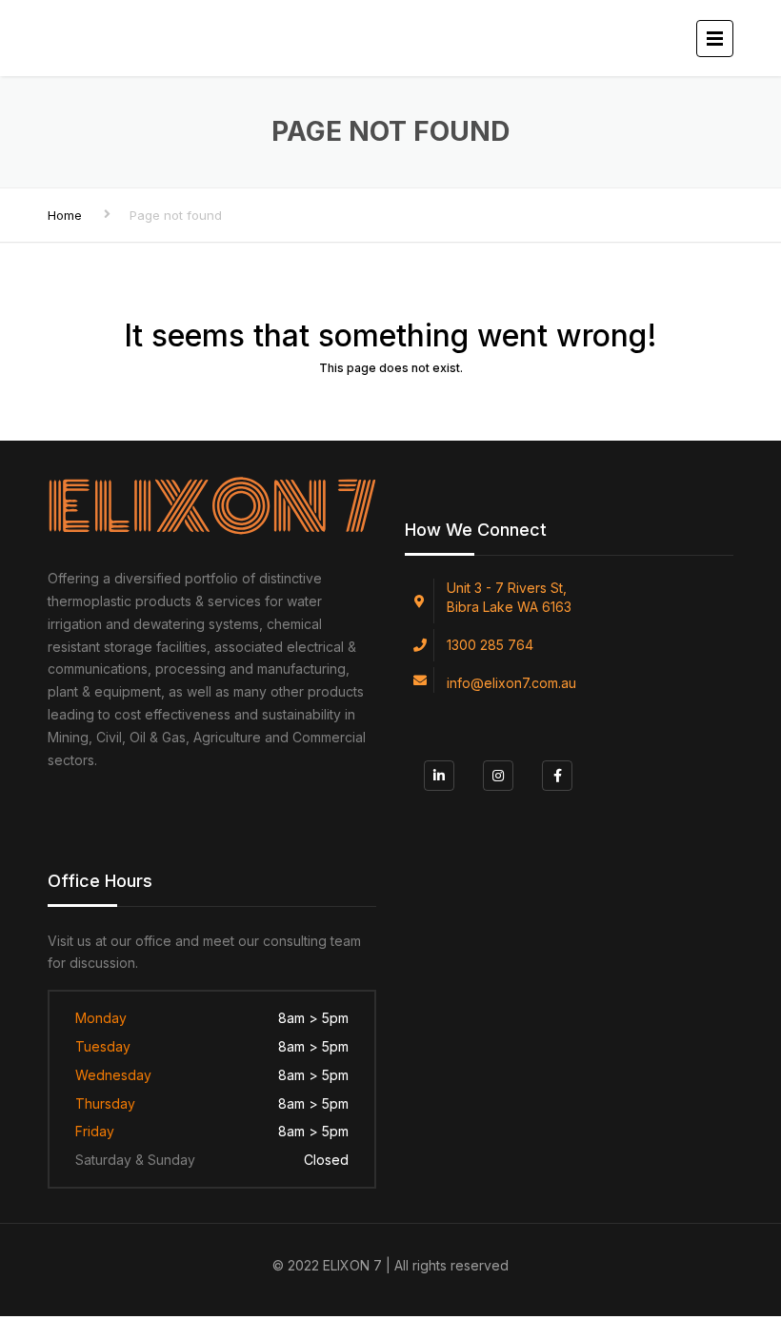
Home (65, 215)
